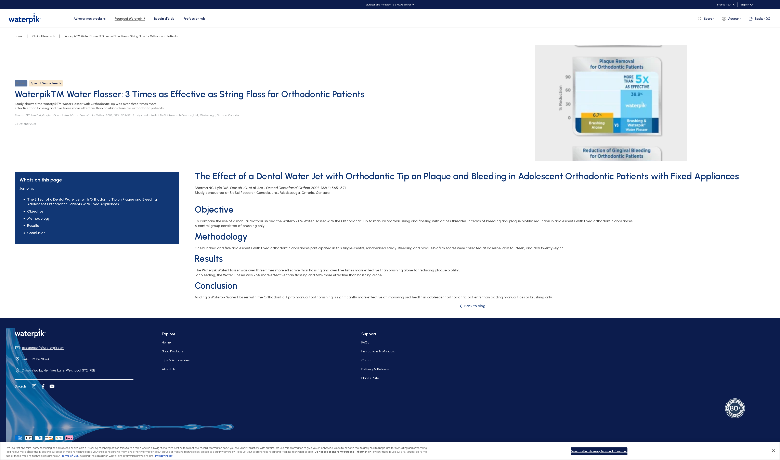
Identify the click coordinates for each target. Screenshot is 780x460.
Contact (367, 360)
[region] (390, 451)
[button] (90, 19)
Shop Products (172, 351)
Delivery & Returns (375, 369)
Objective (35, 211)
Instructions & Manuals (378, 351)
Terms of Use (70, 455)
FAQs (365, 342)
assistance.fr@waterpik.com (43, 348)
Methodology (38, 218)
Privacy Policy (163, 455)
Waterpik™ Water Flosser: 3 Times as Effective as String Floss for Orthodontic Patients (121, 36)
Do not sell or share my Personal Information (599, 451)
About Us (168, 369)
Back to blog (474, 306)
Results (33, 225)
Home (18, 36)
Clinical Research (43, 36)
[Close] (773, 450)
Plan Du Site (370, 378)
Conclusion (36, 233)
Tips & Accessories (176, 360)
